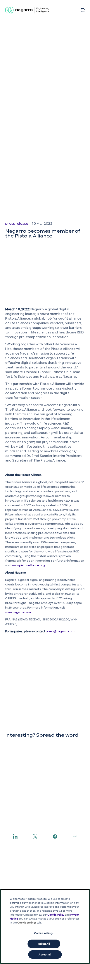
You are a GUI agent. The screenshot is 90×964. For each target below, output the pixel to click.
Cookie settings (44, 933)
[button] (83, 10)
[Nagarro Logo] (27, 10)
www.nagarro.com (18, 612)
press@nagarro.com (60, 631)
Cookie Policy (55, 914)
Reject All (44, 944)
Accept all (45, 954)
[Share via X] (35, 836)
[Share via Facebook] (55, 836)
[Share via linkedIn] (15, 836)
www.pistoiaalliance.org (28, 565)
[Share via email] (75, 836)
